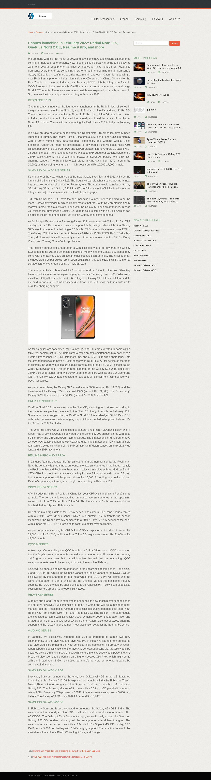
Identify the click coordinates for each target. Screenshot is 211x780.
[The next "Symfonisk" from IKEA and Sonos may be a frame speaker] (139, 200)
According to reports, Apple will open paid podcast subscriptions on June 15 (163, 127)
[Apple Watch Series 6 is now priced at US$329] (139, 140)
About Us (174, 19)
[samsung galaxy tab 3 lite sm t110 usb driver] (139, 170)
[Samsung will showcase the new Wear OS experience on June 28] (139, 66)
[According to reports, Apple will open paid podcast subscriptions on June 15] (139, 125)
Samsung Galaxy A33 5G (145, 270)
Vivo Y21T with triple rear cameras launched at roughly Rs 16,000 (62, 757)
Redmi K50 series (142, 255)
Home (30, 32)
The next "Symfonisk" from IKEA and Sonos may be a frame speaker (163, 201)
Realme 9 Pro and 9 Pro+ (145, 241)
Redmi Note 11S (141, 226)
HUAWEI (157, 19)
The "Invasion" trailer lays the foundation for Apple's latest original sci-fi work (162, 186)
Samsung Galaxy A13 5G (145, 265)
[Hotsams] (40, 15)
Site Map (31, 4)
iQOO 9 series (140, 250)
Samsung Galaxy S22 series (146, 231)
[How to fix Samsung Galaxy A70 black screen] (139, 155)
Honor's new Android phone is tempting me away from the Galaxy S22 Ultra (66, 751)
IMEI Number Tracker (158, 94)
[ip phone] (139, 110)
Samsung (140, 19)
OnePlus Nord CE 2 (142, 236)
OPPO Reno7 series (143, 245)
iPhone (124, 19)
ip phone (151, 109)
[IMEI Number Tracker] (139, 96)
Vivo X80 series (141, 260)
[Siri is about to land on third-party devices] (139, 81)
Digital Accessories (102, 19)
